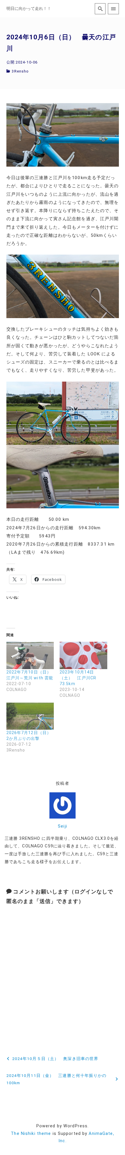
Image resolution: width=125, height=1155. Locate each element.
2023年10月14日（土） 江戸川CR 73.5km (78, 678)
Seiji (62, 826)
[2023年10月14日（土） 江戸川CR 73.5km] (83, 655)
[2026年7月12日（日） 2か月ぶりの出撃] (30, 716)
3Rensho (20, 71)
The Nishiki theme (31, 1133)
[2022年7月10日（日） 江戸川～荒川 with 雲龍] (30, 655)
